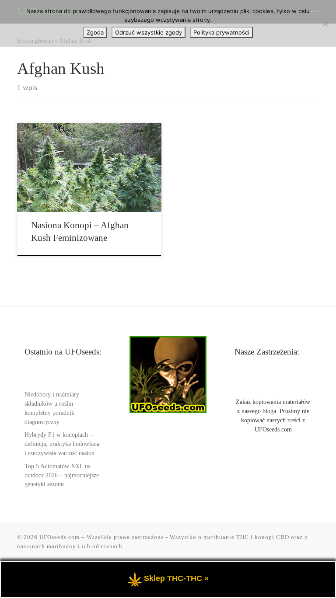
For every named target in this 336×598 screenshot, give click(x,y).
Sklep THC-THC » (176, 578)
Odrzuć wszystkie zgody (148, 32)
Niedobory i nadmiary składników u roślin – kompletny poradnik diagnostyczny (51, 408)
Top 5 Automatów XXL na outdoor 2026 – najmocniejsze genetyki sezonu (61, 475)
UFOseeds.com (59, 537)
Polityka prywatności (221, 32)
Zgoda (95, 32)
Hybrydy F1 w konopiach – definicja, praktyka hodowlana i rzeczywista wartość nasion (61, 443)
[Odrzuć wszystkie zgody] (325, 23)
